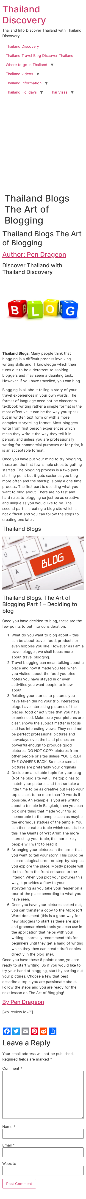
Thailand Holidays (21, 92)
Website (9, 1163)
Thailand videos (19, 74)
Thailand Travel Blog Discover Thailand (39, 55)
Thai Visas (58, 92)
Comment (12, 1068)
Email (8, 1145)
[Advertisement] (43, 142)
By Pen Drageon (23, 1002)
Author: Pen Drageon (34, 254)
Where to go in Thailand (26, 64)
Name (8, 1126)
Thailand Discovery (24, 14)
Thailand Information (24, 83)
